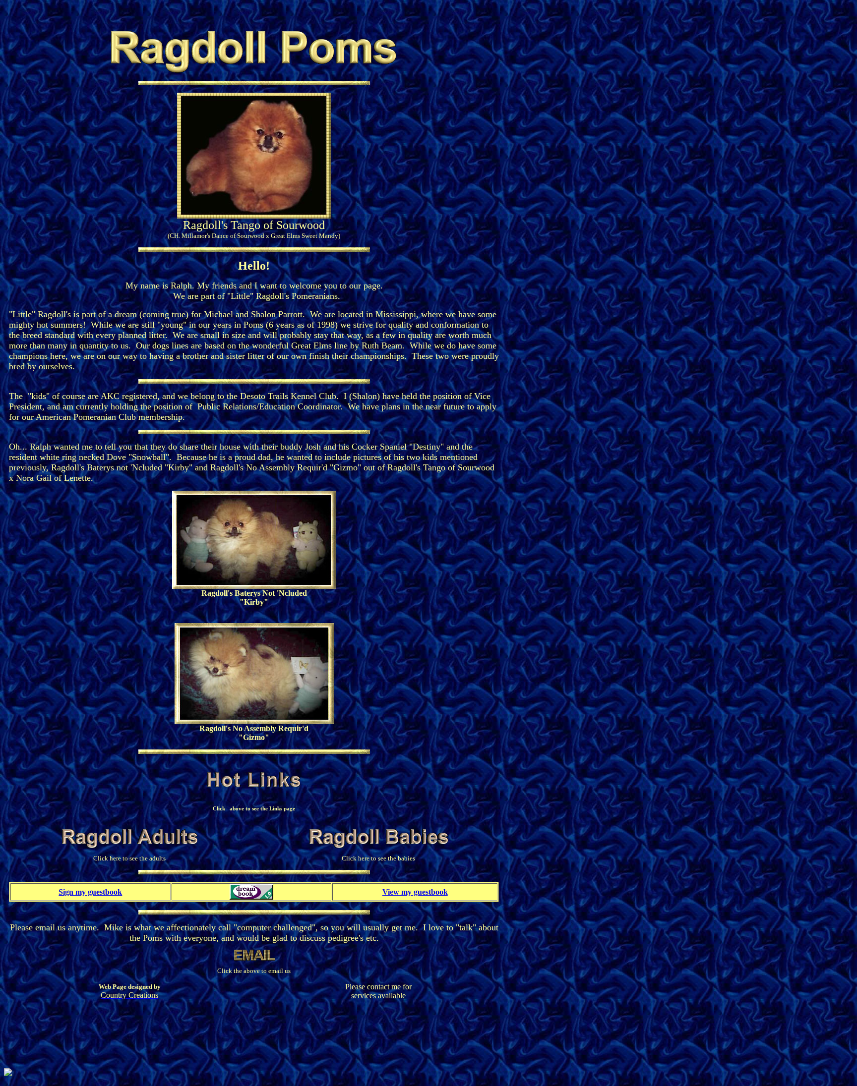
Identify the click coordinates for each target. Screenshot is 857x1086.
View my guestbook (415, 892)
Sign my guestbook (90, 892)
